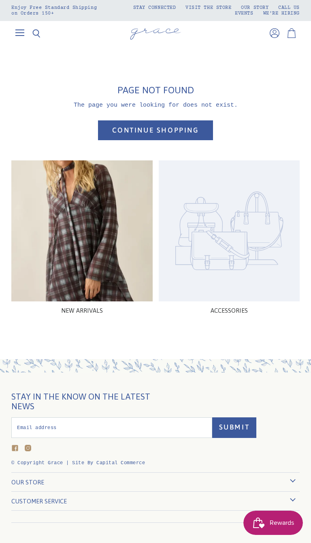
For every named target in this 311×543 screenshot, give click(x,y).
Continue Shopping (155, 130)
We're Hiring (281, 13)
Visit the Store (208, 8)
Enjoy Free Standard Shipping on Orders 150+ (54, 10)
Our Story (254, 8)
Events (244, 13)
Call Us (289, 8)
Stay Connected (154, 8)
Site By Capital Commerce (108, 463)
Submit (234, 427)
